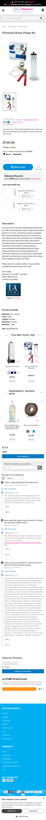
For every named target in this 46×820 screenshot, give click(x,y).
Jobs (3, 769)
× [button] (43, 798)
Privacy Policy (6, 735)
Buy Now (12, 381)
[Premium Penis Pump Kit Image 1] (23, 63)
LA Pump (16, 298)
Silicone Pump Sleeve (31, 425)
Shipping (4, 724)
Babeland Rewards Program (10, 762)
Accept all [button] (12, 811)
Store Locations (6, 755)
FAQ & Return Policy (7, 728)
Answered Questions (16, 122)
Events (4, 751)
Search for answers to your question (17, 464)
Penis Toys (11, 27)
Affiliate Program (6, 759)
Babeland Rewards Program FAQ (11, 766)
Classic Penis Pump (12, 366)
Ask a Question (8, 124)
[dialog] (23, 808)
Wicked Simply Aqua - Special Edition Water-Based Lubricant (12, 427)
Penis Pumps (22, 27)
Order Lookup (6, 720)
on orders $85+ (23, 4)
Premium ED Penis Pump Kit (31, 367)
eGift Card (5, 713)
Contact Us (5, 717)
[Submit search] (39, 467)
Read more (9, 807)
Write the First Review (31, 120)
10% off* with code (23, 2)
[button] (3, 10)
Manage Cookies (6, 738)
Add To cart (19, 167)
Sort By (3, 478)
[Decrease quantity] (4, 160)
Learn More (36, 179)
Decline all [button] (33, 811)
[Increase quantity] (12, 160)
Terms (4, 731)
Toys (3, 27)
